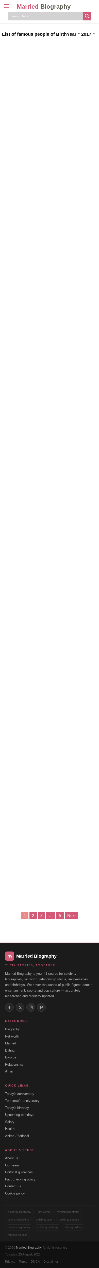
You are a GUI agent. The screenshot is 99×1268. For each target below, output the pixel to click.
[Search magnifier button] (87, 16)
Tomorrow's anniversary (22, 1101)
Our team (12, 1165)
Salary (9, 1122)
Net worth (12, 1036)
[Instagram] (30, 1007)
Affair (9, 1071)
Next (71, 915)
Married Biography (28, 1247)
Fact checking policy (20, 1179)
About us (11, 1158)
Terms (23, 1261)
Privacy (10, 1261)
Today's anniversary (19, 1094)
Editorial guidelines (19, 1172)
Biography (12, 1029)
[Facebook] (9, 1007)
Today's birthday (17, 1108)
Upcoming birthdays (19, 1115)
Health (9, 1129)
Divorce (10, 1057)
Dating (9, 1050)
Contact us (13, 1186)
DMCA (35, 1261)
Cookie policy (15, 1193)
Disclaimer (50, 1261)
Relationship (14, 1064)
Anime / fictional (17, 1136)
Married (44, 6)
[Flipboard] (41, 1007)
